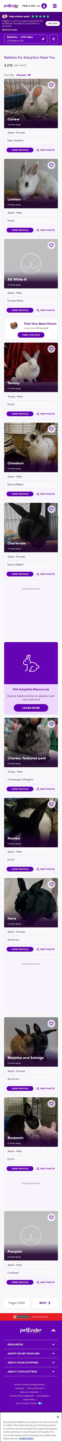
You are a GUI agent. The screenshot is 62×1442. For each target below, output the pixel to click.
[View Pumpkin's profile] (31, 1235)
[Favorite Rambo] (51, 804)
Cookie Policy (29, 1399)
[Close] (58, 1417)
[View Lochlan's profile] (31, 183)
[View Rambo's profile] (31, 822)
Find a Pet (29, 5)
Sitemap (19, 1388)
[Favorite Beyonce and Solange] (51, 1024)
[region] (31, 1427)
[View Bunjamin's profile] (31, 1122)
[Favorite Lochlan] (51, 165)
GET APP (53, 23)
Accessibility (43, 1395)
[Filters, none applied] (53, 39)
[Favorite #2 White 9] (51, 245)
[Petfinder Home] (11, 6)
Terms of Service (35, 1388)
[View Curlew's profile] (31, 103)
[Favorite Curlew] (51, 85)
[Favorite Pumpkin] (51, 1217)
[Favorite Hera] (51, 884)
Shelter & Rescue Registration (29, 1384)
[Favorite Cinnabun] (51, 429)
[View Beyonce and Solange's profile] (31, 1042)
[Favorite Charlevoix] (51, 509)
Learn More (31, 707)
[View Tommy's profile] (31, 367)
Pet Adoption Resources (31, 689)
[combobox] (23, 75)
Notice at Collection (29, 1392)
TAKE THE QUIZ (31, 335)
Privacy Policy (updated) (21, 1395)
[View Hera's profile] (31, 902)
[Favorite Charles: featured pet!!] (51, 724)
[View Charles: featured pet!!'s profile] (31, 742)
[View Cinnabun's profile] (31, 447)
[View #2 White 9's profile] (31, 263)
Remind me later (9, 29)
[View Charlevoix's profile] (31, 527)
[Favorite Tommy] (51, 349)
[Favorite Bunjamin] (51, 1104)
